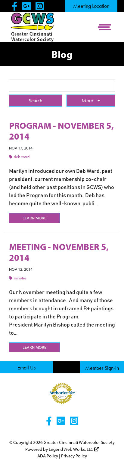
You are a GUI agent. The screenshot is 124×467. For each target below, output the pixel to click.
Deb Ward (21, 156)
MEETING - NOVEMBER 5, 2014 (59, 252)
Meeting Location (91, 5)
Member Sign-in (102, 367)
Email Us (26, 367)
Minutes (20, 278)
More (88, 100)
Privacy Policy (74, 456)
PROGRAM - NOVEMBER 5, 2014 (61, 131)
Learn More (34, 218)
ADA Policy (47, 456)
